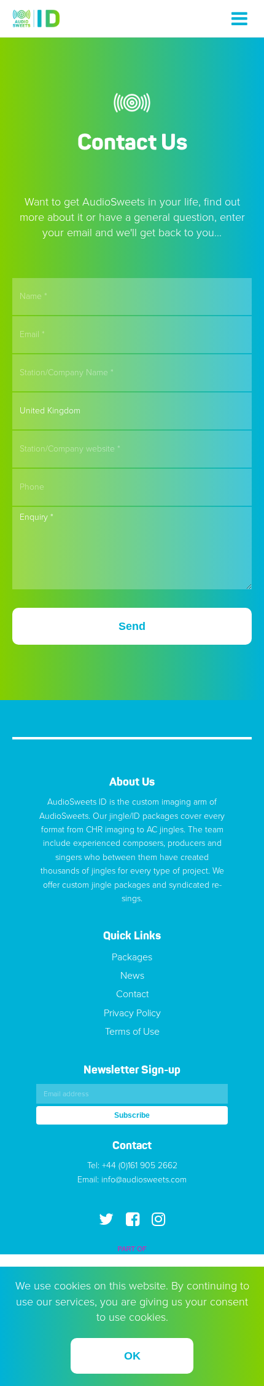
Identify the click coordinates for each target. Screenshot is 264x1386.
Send (132, 626)
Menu (239, 18)
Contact (132, 994)
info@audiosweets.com (144, 1179)
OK (132, 1356)
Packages (132, 957)
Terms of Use (132, 1032)
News (132, 976)
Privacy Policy (132, 1013)
